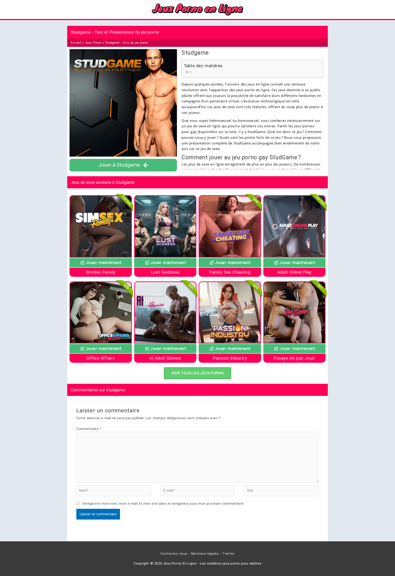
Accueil (76, 42)
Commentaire (88, 429)
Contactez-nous (173, 554)
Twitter (228, 554)
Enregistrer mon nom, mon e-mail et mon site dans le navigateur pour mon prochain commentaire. (164, 503)
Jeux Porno (93, 42)
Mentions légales (205, 554)
